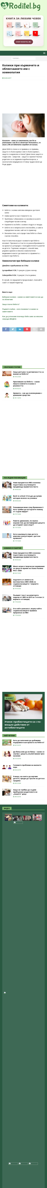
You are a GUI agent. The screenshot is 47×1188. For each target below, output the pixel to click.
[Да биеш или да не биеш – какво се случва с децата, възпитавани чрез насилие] (6, 754)
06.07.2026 (18, 573)
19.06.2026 (18, 588)
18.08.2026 (18, 489)
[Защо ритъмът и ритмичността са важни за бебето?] (6, 373)
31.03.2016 (18, 758)
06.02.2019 (18, 770)
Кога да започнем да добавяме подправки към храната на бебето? (28, 741)
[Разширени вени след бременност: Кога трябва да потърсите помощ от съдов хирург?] (6, 509)
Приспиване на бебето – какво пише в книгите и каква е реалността (26, 384)
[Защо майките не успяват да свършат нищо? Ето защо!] (37, 817)
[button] (43, 53)
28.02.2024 (18, 783)
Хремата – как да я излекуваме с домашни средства (27, 394)
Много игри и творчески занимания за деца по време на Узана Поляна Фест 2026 (28, 568)
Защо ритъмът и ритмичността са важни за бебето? (28, 373)
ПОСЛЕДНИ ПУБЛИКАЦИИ (14, 478)
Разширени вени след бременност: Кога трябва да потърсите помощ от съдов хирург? (28, 509)
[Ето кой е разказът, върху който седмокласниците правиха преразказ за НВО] (6, 610)
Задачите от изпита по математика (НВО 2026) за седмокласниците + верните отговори (25, 583)
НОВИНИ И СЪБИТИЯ (12, 548)
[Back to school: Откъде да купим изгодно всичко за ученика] (6, 498)
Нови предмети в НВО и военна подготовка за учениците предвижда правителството (26, 485)
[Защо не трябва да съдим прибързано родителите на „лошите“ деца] (6, 792)
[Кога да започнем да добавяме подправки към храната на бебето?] (6, 742)
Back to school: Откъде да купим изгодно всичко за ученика (27, 497)
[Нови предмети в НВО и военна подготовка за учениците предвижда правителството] (6, 485)
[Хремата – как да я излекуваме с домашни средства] (6, 395)
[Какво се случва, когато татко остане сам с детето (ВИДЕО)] (8, 817)
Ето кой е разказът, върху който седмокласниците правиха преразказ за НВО (27, 610)
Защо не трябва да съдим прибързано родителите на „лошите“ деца (25, 792)
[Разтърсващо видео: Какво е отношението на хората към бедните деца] (27, 818)
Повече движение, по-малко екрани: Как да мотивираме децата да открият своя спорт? (29, 523)
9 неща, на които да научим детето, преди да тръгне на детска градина (28, 778)
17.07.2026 (18, 527)
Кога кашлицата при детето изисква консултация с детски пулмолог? (26, 536)
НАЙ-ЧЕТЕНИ (9, 735)
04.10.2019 (18, 745)
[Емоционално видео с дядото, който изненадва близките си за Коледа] (28, 988)
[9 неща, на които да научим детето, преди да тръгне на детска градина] (6, 778)
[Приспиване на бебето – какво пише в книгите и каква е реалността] (6, 384)
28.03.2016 (18, 796)
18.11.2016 (18, 398)
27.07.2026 (18, 514)
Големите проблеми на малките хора (27, 766)
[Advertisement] (19, 96)
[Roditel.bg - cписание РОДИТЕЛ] (23, 9)
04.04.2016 (18, 388)
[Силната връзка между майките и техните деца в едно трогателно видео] (17, 818)
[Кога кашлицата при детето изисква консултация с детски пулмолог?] (6, 535)
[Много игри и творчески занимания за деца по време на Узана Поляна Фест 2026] (6, 568)
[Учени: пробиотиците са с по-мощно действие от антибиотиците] (23, 706)
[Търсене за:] (23, 58)
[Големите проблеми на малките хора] (6, 766)
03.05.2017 (7, 78)
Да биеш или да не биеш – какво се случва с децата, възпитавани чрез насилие (28, 754)
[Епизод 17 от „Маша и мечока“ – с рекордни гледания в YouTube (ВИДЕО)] (18, 906)
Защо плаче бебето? (11, 304)
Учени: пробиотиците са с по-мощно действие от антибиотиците (23, 724)
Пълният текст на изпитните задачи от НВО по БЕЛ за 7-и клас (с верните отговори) (28, 597)
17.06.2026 (18, 602)
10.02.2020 (18, 376)
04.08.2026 (18, 501)
